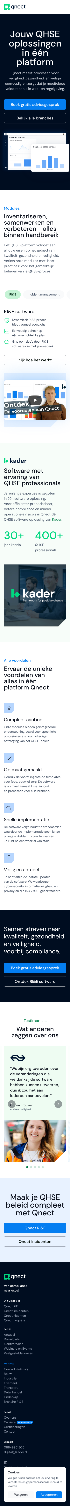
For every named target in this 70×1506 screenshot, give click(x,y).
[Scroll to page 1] (26, 1167)
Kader (56, 519)
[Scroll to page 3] (35, 1167)
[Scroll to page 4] (39, 1167)
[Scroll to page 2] (31, 1167)
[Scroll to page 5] (43, 1167)
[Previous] (12, 1104)
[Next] (58, 1104)
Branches (9, 1363)
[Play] (35, 400)
